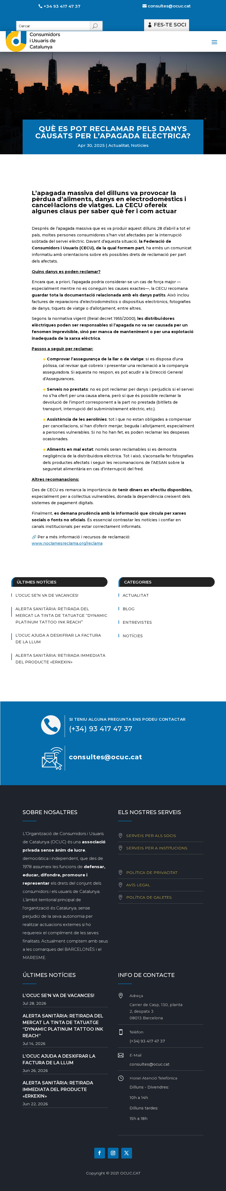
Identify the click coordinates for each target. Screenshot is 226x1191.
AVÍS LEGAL (138, 884)
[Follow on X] (126, 1153)
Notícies (140, 145)
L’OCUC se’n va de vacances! (46, 595)
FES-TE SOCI (170, 25)
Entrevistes (137, 622)
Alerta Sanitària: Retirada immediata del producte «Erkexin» (60, 659)
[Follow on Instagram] (113, 1153)
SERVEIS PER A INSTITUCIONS (156, 848)
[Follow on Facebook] (99, 1153)
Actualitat (118, 145)
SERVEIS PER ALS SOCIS (151, 835)
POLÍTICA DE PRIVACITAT (151, 872)
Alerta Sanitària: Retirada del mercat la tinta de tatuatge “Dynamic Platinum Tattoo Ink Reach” (61, 615)
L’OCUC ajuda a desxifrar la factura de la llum (58, 638)
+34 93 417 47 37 (62, 6)
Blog (128, 608)
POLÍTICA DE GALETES (149, 897)
